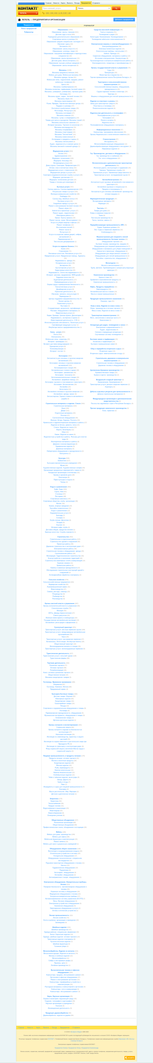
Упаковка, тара (106, 301)
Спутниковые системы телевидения (108, 334)
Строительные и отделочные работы (63, 539)
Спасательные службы (60, 608)
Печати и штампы (107, 120)
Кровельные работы (64, 565)
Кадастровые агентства (63, 270)
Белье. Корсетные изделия (60, 934)
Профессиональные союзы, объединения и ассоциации (63, 827)
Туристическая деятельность (57, 653)
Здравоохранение (61, 156)
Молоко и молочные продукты (62, 760)
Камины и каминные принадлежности (64, 568)
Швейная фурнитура (60, 944)
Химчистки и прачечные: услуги (63, 211)
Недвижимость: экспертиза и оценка (64, 318)
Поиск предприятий (28, 28)
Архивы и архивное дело (62, 475)
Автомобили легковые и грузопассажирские (63, 391)
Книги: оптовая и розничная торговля (56, 672)
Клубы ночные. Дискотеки (59, 520)
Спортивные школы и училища (63, 39)
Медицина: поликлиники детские (61, 180)
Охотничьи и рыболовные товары (64, 108)
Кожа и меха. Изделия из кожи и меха (105, 306)
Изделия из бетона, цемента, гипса (63, 425)
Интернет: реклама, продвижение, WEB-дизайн (63, 275)
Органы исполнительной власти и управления (60, 606)
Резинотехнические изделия (103, 108)
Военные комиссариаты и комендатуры (60, 618)
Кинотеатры (63, 477)
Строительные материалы (63, 406)
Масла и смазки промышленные (102, 294)
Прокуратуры (109, 72)
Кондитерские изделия (62, 763)
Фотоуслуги (64, 232)
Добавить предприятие (124, 19)
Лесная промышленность (59, 915)
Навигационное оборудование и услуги (64, 908)
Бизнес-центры (64, 301)
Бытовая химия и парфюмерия (102, 339)
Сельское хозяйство (56, 580)
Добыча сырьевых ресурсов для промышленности (110, 391)
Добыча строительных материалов (110, 394)
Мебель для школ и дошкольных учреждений (59, 844)
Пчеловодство (57, 599)
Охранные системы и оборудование (64, 891)
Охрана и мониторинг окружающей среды (58, 999)
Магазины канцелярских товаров (57, 677)
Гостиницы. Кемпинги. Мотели (57, 687)
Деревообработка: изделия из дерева (56, 1015)
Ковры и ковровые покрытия (100, 213)
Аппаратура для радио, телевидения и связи (107, 325)
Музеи (62, 465)
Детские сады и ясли (63, 34)
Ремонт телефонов (64, 225)
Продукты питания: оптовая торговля (62, 758)
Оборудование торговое (110, 241)
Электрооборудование (110, 46)
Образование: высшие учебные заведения (64, 63)
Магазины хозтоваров (63, 113)
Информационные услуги (64, 282)
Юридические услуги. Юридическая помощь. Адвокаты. (65, 256)
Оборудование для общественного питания (111, 253)
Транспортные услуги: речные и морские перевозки (109, 384)
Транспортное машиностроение (104, 315)
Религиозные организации (63, 822)
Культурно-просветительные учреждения (62, 463)
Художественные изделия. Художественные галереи (62, 468)
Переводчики (64, 296)
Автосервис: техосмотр (63, 375)
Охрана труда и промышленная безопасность (63, 284)
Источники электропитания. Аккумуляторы (110, 58)
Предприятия (86, 3)
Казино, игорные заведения (59, 506)
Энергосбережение (55, 813)
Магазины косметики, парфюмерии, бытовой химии (63, 89)
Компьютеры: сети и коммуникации (64, 989)
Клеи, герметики (108, 411)
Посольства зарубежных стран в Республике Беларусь (111, 403)
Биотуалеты (64, 453)
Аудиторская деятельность (64, 280)
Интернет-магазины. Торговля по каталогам (63, 125)
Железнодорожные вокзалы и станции (63, 646)
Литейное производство (59, 965)
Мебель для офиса (59, 837)
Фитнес (59, 503)
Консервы (62, 789)
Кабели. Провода (110, 53)
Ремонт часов (64, 230)
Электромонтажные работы (64, 549)
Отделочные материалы (63, 413)
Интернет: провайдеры (56, 341)
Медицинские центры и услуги (61, 172)
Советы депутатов (60, 615)
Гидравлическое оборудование (63, 868)
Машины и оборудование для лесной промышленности (111, 96)
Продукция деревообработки (57, 1013)
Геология (59, 1006)
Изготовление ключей (64, 227)
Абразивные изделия (109, 149)
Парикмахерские (64, 239)
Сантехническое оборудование (63, 418)
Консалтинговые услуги (64, 287)
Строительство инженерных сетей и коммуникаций (63, 560)
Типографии (106, 118)
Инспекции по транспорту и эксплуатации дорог (64, 746)
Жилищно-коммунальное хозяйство (63, 194)
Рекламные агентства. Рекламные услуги (64, 253)
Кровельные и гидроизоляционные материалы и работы (63, 422)
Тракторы (111, 94)
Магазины (63, 70)
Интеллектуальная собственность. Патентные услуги (64, 322)
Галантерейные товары (63, 703)
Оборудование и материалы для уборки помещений (111, 249)
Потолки (64, 415)
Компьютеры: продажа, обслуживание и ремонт (63, 975)
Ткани (101, 215)
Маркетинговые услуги (64, 313)
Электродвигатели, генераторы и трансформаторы (110, 63)
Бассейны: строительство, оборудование (111, 258)
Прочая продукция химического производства (108, 408)
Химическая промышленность (104, 282)
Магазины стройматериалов (64, 87)
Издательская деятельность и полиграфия (106, 113)
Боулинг (59, 525)
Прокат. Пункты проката (63, 218)
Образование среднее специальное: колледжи (64, 41)
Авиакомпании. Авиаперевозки (109, 382)
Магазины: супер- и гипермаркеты (63, 118)
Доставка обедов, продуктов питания (59, 530)
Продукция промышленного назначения (106, 299)
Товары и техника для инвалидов (62, 182)
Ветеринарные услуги (61, 163)
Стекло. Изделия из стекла (64, 427)
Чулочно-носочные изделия (60, 941)
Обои (64, 432)
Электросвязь (56, 337)
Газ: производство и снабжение (107, 156)
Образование (63, 30)
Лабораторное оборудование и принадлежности (64, 451)
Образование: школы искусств (64, 49)
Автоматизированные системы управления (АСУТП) (64, 899)
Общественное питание (56, 675)
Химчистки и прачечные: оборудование (111, 251)
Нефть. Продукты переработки (102, 287)
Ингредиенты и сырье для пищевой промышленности (63, 787)
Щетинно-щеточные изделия (63, 720)
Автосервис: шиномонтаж (63, 372)
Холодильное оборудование (63, 856)
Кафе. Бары (58, 489)
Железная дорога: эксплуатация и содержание (111, 168)
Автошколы (64, 46)
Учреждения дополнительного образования (63, 37)
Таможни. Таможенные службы (110, 170)
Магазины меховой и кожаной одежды (64, 146)
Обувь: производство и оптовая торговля (105, 308)
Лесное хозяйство (59, 918)
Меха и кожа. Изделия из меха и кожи (105, 311)
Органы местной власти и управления (59, 603)
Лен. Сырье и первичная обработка (107, 230)
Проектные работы (63, 544)
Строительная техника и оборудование (110, 363)
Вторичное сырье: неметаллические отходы (106, 353)
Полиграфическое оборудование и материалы (107, 125)
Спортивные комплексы (59, 499)
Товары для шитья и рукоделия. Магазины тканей (64, 120)
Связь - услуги (55, 332)
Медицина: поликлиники (61, 158)
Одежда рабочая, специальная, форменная (60, 932)
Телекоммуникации (56, 349)
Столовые (59, 494)
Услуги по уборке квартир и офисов (63, 222)
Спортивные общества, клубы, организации (59, 501)
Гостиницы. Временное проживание (57, 682)
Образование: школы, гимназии (63, 32)
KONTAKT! (50, 1039)
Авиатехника (104, 320)
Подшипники (64, 870)
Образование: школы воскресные (64, 65)
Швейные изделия (59, 927)
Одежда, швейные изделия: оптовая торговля (60, 937)
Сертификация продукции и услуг (64, 325)
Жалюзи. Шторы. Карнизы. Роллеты (64, 420)
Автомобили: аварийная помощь (63, 380)
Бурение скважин (63, 563)
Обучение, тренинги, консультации (64, 294)
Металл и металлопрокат (110, 265)
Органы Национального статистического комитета (108, 134)
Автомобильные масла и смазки (102, 291)
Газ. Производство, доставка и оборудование (108, 153)
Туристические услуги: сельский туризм (57, 656)
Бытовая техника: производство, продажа (111, 244)
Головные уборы (60, 946)
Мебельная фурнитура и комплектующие (59, 839)
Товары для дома (100, 211)
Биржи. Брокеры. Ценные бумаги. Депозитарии (64, 315)
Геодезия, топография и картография (58, 1001)
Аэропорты (109, 387)
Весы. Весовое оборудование (64, 901)
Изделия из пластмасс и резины (102, 101)
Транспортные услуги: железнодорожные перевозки (64, 649)
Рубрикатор (28, 32)
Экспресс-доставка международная (56, 344)
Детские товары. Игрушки (63, 696)
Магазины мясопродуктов (63, 127)
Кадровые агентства (63, 277)
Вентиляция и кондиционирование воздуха (63, 851)
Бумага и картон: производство (105, 375)
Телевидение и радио (107, 34)
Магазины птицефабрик (63, 130)
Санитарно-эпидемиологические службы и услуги (61, 175)
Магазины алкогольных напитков (64, 122)
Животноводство (57, 589)
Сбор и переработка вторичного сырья (106, 349)
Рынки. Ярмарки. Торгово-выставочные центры (64, 103)
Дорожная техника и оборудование (111, 365)
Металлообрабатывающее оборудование (109, 144)
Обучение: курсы (63, 44)
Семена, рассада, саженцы (57, 591)
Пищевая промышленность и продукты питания (62, 756)
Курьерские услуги (56, 346)
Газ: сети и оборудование (108, 158)
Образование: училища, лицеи (64, 51)
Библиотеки (62, 461)
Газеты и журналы (106, 32)
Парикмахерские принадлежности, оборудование (63, 713)
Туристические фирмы (58, 658)
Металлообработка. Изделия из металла (58, 951)
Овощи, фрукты (63, 780)
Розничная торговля (56, 665)
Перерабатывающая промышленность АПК (107, 225)
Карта (63, 3)
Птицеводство (57, 594)
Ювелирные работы (64, 215)
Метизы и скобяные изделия (59, 956)
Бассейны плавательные (59, 508)
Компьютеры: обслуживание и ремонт (64, 991)
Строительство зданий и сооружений (63, 541)
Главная (48, 3)
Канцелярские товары (63, 701)
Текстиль (100, 208)
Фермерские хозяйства (57, 584)
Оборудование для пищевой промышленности (111, 246)
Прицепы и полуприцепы (111, 189)
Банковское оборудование (64, 906)
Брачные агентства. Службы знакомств (59, 532)
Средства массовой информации (107, 30)
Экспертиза (64, 265)
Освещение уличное (54, 815)
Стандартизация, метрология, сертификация (64, 308)
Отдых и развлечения (58, 487)
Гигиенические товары (63, 718)
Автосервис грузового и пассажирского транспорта (63, 382)
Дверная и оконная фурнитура (64, 444)
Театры (63, 482)
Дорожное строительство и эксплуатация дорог (63, 546)
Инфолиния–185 (123, 1039)
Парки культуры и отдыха (63, 480)
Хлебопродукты (107, 232)
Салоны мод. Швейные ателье (64, 199)
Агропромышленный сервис (57, 587)
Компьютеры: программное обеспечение (108, 132)
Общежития (57, 684)
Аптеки (60, 153)
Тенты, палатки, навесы (100, 220)
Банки (63, 249)
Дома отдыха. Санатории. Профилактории (61, 165)
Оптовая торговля (56, 668)
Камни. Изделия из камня (64, 434)
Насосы (63, 865)
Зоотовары (64, 94)
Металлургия (111, 263)
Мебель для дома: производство (59, 834)
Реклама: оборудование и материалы (64, 311)
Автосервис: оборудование (64, 872)
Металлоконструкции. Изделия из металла (59, 953)
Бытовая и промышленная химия (103, 344)
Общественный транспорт (63, 644)
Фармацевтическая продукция (102, 199)
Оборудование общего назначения (63, 849)
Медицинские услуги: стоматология (61, 170)
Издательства (107, 122)
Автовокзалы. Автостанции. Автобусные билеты (63, 641)
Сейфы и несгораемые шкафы (60, 960)
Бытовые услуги (63, 187)
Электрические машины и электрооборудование (110, 44)
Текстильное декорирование (64, 241)
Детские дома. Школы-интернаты (64, 61)
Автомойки (64, 387)
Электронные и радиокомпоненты (108, 327)
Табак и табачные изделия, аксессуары (63, 777)
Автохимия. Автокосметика (64, 384)
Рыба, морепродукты (62, 768)
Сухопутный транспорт (63, 627)
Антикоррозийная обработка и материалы (64, 575)
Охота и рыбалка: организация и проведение (59, 920)
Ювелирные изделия (63, 699)
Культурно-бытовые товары (63, 694)
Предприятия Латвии (61, 1048)
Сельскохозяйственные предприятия (56, 582)
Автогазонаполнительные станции (63, 377)
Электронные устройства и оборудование (64, 903)
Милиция (60, 610)
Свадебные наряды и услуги (63, 203)
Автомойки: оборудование (64, 875)
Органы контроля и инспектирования (63, 725)
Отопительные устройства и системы (63, 853)
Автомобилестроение (110, 180)
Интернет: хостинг (56, 351)
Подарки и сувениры (63, 106)
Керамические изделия (64, 446)
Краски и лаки (104, 277)
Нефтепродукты (102, 289)
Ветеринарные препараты (102, 201)
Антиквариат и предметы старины (64, 139)
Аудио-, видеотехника (108, 330)
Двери (63, 411)
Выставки (64, 306)
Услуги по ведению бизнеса (63, 246)
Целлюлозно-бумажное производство (105, 370)
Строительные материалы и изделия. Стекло (63, 403)
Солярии (59, 518)
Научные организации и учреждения (59, 1003)
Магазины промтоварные (64, 101)
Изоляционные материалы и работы (64, 441)
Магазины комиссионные (64, 137)
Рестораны (59, 496)
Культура (62, 458)
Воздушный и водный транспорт (109, 380)
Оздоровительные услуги (59, 513)
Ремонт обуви (64, 208)
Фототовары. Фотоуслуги (64, 111)
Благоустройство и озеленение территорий (63, 558)
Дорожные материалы (64, 449)
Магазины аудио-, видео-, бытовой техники (63, 96)
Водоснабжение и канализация (54, 808)
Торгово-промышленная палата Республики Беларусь (109, 77)
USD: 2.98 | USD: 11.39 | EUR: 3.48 (58, 13)
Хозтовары (63, 710)
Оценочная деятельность (64, 291)
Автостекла (63, 389)
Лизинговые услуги (64, 303)
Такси (64, 637)
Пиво (63, 784)
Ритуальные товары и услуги (63, 191)
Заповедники (60, 922)
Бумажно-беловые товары (104, 372)
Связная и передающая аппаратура (108, 332)
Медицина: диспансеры (61, 177)
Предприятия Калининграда (90, 1048)
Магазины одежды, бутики (63, 77)
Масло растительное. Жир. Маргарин (62, 791)
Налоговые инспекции (63, 734)
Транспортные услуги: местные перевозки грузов (63, 630)
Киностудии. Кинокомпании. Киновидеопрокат (106, 37)
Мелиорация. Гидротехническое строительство (63, 556)
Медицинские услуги (61, 151)
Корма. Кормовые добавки (107, 227)
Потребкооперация (56, 670)
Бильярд (59, 515)
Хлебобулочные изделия (62, 775)
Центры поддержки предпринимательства (64, 299)
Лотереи (59, 522)
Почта (56, 334)
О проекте (96, 3)
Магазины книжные (64, 115)
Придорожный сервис (58, 689)
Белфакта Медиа (76, 1032)
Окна (63, 408)
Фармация (102, 203)
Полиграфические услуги (107, 115)
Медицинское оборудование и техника (63, 894)
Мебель (59, 832)
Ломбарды (63, 196)
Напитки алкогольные (62, 770)
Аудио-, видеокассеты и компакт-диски (64, 144)
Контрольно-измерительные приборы (63, 896)
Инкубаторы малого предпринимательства (64, 327)
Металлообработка (59, 958)
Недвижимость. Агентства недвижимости (64, 272)
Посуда (63, 706)
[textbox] (57, 8)
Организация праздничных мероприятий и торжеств (62, 470)
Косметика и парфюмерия (102, 341)
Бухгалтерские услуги (64, 268)
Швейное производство (60, 930)
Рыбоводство (57, 596)
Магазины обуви (63, 99)
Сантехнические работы (63, 553)
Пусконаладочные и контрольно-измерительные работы (110, 61)
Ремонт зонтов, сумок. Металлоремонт (63, 220)
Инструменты (109, 141)
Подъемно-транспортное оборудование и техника (64, 863)
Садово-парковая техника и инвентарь (110, 91)
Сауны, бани (59, 491)
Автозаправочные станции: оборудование (64, 877)
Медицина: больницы (61, 161)
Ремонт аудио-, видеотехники (63, 213)
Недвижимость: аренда (63, 261)
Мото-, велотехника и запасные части (104, 318)
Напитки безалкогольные (62, 772)
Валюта (70, 3)
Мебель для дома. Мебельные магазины (63, 75)
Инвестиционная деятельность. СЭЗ (64, 320)
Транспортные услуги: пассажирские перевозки (63, 639)
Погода (76, 3)
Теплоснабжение (54, 803)
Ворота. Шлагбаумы (63, 430)
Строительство (63, 537)
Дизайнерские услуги (64, 289)
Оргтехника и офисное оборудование (63, 977)
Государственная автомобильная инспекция (60, 620)
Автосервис (63, 356)
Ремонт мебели (59, 841)
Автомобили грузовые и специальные (111, 187)
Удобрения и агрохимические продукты (104, 280)
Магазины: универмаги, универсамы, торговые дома (64, 91)
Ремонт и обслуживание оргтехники (63, 980)
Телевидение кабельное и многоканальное (107, 39)
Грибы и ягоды (63, 782)
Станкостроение (109, 139)
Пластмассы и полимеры (102, 106)
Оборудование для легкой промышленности (111, 256)
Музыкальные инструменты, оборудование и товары (63, 715)
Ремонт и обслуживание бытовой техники (64, 206)
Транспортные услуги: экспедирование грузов (111, 175)
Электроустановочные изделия (110, 49)
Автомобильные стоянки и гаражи (63, 370)
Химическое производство (104, 275)
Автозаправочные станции (63, 368)
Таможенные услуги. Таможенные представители (111, 172)
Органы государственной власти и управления (109, 68)
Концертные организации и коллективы (62, 472)
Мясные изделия (62, 765)
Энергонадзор (54, 810)
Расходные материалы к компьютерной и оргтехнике (64, 987)
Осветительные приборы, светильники (110, 51)
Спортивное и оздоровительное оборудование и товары (63, 708)
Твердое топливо (54, 806)
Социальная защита (63, 727)
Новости (56, 3)
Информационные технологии (108, 130)
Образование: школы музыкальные (63, 58)
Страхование (63, 251)
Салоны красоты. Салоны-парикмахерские (63, 189)
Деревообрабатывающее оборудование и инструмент (109, 146)
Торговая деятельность (56, 663)
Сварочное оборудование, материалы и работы (110, 56)
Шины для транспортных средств (102, 103)
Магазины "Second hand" (64, 134)
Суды (109, 70)
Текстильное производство (101, 218)
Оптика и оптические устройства (64, 910)
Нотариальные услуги (64, 263)
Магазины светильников (64, 141)
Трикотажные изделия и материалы (60, 939)
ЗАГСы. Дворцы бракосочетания (60, 613)
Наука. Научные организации (58, 996)
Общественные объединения (63, 820)
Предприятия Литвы (74, 1048)
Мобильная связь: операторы (56, 339)
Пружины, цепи (59, 963)
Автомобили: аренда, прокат (64, 394)
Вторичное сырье (106, 351)
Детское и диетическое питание (62, 794)
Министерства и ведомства (109, 75)
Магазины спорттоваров (63, 132)
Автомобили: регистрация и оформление (60, 622)
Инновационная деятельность (59, 1008)
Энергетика (54, 799)
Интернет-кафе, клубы (59, 527)
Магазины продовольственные (63, 72)
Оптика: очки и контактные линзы (61, 168)
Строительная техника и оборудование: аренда (63, 551)
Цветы (63, 84)
